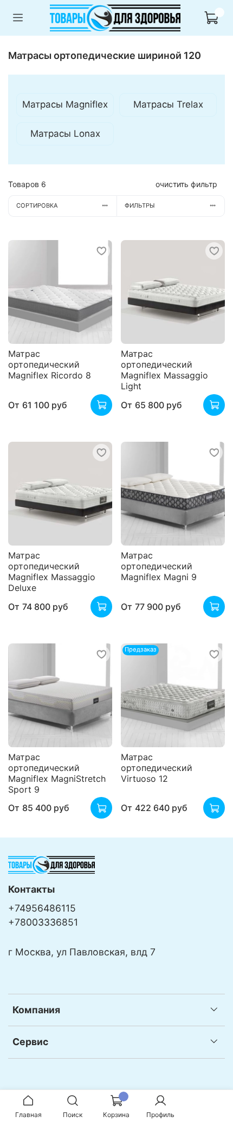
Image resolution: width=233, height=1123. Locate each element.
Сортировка (37, 205)
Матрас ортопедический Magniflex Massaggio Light (164, 369)
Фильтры (140, 205)
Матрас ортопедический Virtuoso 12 (156, 768)
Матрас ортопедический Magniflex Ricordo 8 (49, 364)
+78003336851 (43, 922)
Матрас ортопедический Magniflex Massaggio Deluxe (51, 571)
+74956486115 (42, 908)
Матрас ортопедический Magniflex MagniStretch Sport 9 (57, 773)
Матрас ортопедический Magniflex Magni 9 (159, 566)
